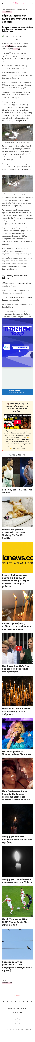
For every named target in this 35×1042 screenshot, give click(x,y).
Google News (7, 307)
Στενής (17, 49)
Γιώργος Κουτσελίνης (8, 9)
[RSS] (27, 1002)
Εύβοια (10, 46)
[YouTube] (15, 1002)
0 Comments (6, 11)
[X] (7, 1002)
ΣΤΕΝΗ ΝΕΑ (7, 983)
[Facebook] (3, 1002)
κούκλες (6, 49)
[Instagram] (11, 1002)
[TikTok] (20, 1002)
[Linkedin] (23, 1002)
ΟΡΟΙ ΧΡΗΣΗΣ (17, 1012)
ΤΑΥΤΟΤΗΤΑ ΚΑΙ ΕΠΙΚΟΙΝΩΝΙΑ (18, 1008)
